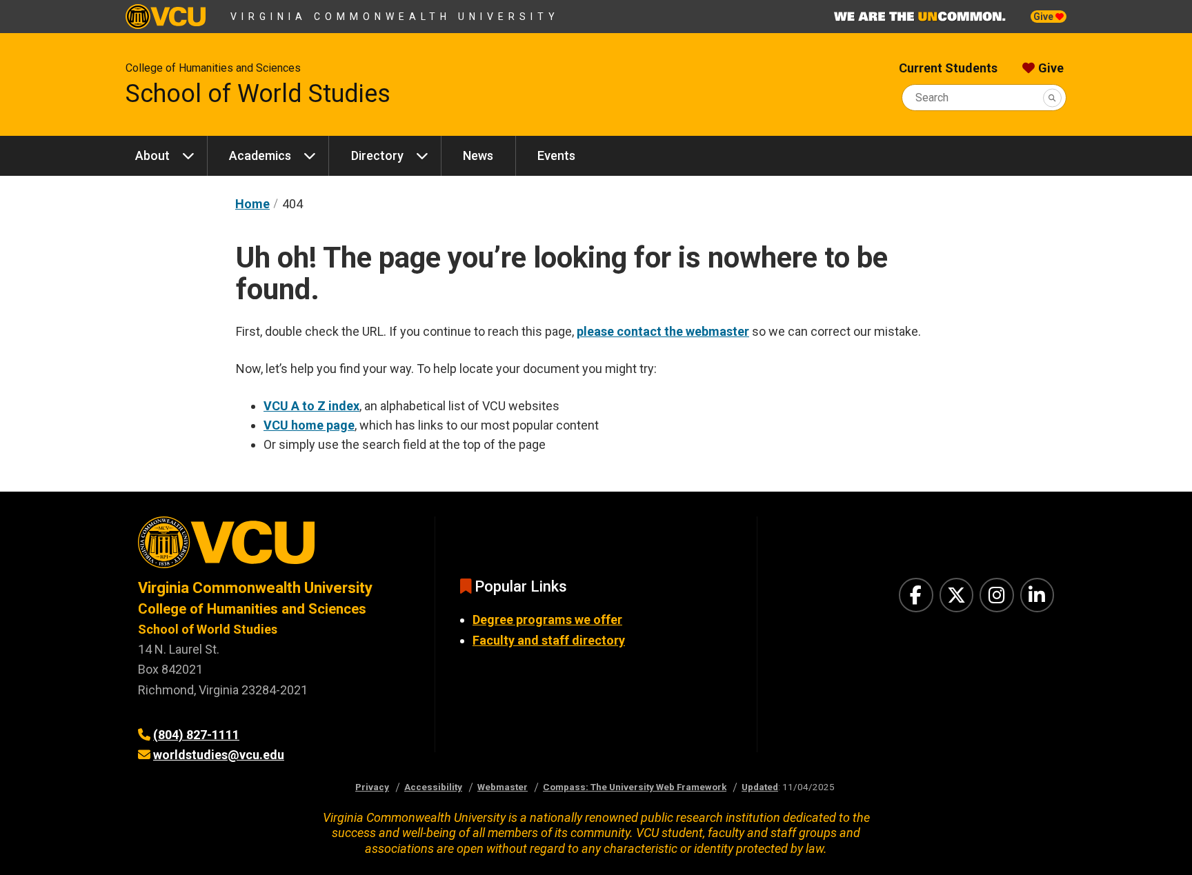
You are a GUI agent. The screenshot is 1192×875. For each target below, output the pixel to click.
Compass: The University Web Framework (634, 786)
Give (1044, 16)
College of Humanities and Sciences (213, 67)
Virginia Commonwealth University (394, 16)
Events (556, 155)
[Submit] (1052, 97)
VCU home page (309, 425)
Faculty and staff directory (549, 640)
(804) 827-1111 (196, 734)
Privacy (372, 786)
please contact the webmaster (663, 331)
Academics (260, 155)
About (152, 155)
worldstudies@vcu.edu (218, 754)
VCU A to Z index (311, 406)
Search (931, 97)
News (478, 155)
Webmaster (502, 786)
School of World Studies (258, 93)
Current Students (948, 68)
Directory (377, 155)
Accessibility (433, 786)
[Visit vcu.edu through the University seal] (274, 547)
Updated (760, 786)
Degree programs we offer (547, 619)
